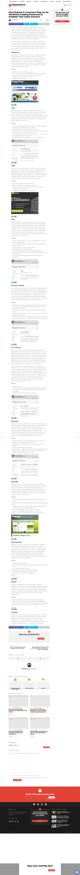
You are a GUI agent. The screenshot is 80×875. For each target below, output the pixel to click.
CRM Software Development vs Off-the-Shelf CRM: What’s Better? (39, 733)
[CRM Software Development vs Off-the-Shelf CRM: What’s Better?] (40, 723)
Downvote (40, 658)
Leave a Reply (46, 747)
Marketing (29, 1)
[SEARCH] (66, 5)
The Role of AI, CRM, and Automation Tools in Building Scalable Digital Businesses (38, 710)
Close (78, 865)
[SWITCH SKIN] (68, 5)
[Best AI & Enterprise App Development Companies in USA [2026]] (18, 701)
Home (66, 832)
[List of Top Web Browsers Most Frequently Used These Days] (1, 437)
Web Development (13, 1)
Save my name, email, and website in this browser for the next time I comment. (27, 775)
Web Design (21, 1)
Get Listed (58, 1)
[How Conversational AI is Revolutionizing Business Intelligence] (18, 723)
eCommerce (35, 1)
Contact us (69, 832)
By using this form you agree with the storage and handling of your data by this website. (31, 777)
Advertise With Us (67, 1)
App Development (16, 707)
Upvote (18, 658)
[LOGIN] (64, 5)
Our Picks (52, 1)
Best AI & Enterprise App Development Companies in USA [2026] (18, 710)
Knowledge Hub (44, 1)
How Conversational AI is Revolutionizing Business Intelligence (16, 733)
